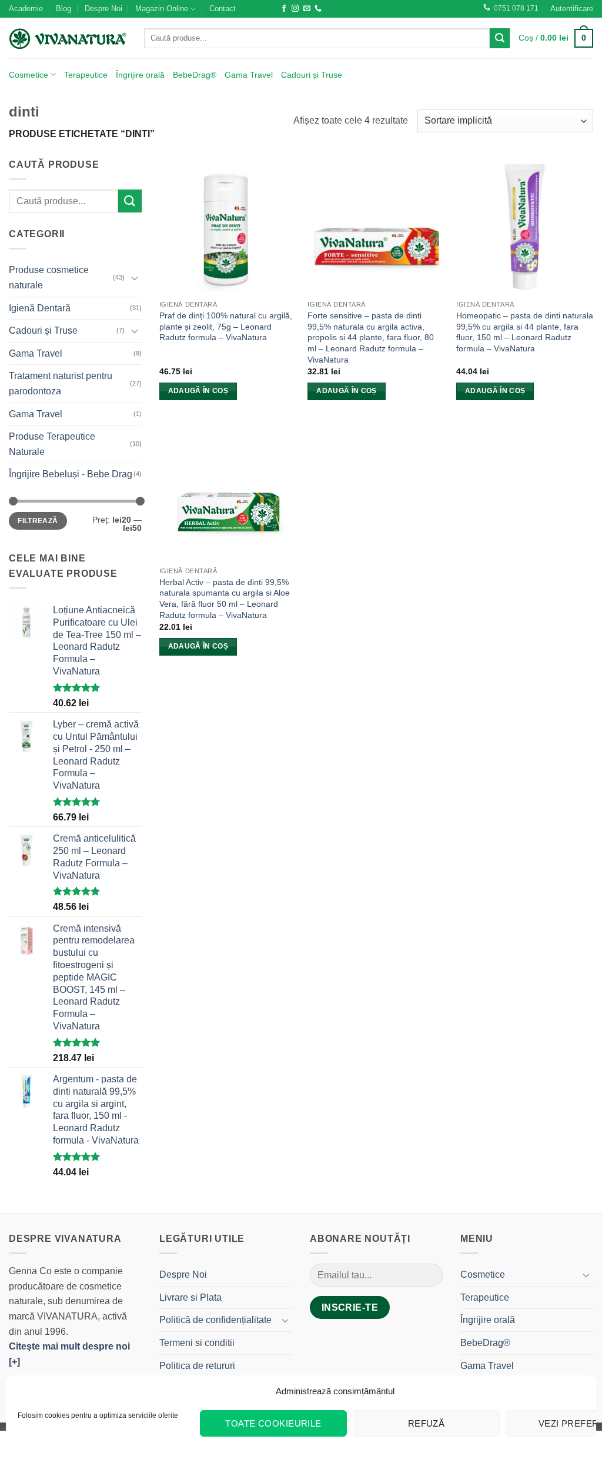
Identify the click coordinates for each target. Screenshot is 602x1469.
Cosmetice (28, 74)
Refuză (426, 1423)
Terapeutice (86, 74)
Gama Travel (249, 74)
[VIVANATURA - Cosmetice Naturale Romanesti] (67, 38)
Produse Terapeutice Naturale (52, 444)
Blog (63, 8)
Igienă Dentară (40, 308)
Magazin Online (161, 8)
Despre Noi (103, 8)
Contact (222, 8)
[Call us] (318, 9)
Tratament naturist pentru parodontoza (60, 383)
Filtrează (38, 521)
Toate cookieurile (273, 1423)
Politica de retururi (197, 1366)
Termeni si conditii (197, 1343)
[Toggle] (135, 278)
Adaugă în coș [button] (198, 390)
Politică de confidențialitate (215, 1320)
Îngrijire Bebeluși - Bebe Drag (70, 474)
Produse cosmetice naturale (49, 277)
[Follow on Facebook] (283, 9)
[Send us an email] (306, 9)
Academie (26, 8)
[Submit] (500, 38)
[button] (571, 9)
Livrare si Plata (190, 1297)
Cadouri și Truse (311, 74)
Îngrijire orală (140, 74)
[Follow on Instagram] (295, 9)
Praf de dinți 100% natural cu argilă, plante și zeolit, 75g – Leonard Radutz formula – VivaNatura (225, 326)
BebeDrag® (194, 74)
